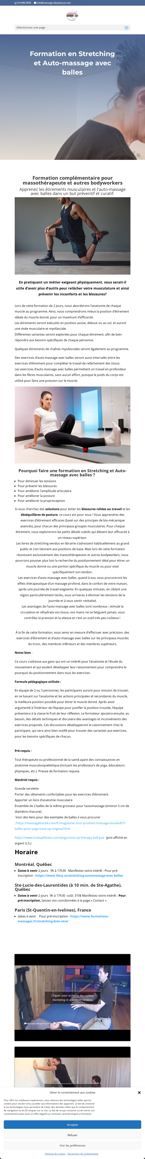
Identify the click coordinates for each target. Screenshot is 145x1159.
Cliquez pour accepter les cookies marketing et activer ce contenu (72, 998)
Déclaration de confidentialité (82, 1153)
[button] (139, 1092)
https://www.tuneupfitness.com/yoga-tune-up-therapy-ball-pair (60, 838)
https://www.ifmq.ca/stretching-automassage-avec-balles (79, 875)
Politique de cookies (55, 1153)
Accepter (72, 1125)
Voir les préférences (72, 1145)
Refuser (72, 1135)
